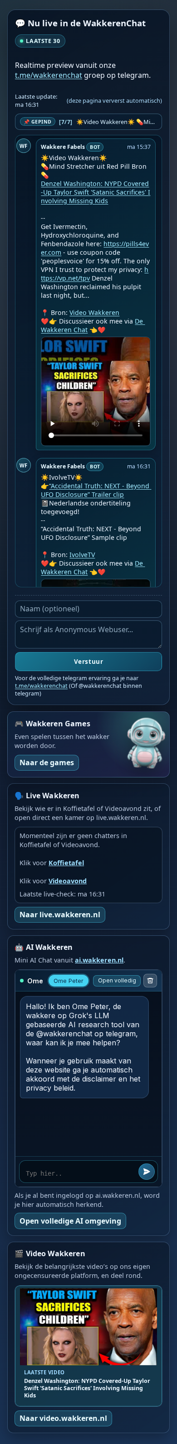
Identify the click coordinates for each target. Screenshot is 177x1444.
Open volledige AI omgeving (70, 1221)
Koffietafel (66, 862)
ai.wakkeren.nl (99, 960)
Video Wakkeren (94, 312)
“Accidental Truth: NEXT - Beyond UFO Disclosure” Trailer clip (96, 490)
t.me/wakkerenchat (48, 75)
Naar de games (47, 762)
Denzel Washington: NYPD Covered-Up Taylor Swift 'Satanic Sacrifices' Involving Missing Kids (95, 192)
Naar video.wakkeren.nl (63, 1418)
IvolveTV (82, 554)
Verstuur (88, 662)
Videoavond (68, 881)
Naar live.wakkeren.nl (60, 915)
